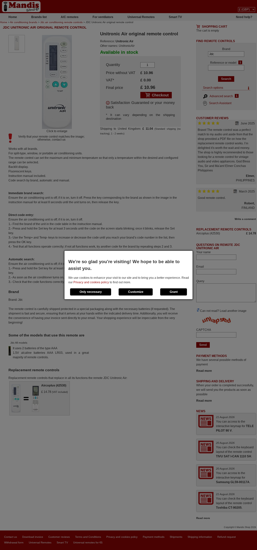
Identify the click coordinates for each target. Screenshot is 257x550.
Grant (174, 291)
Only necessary (91, 291)
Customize (135, 291)
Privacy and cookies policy (91, 282)
